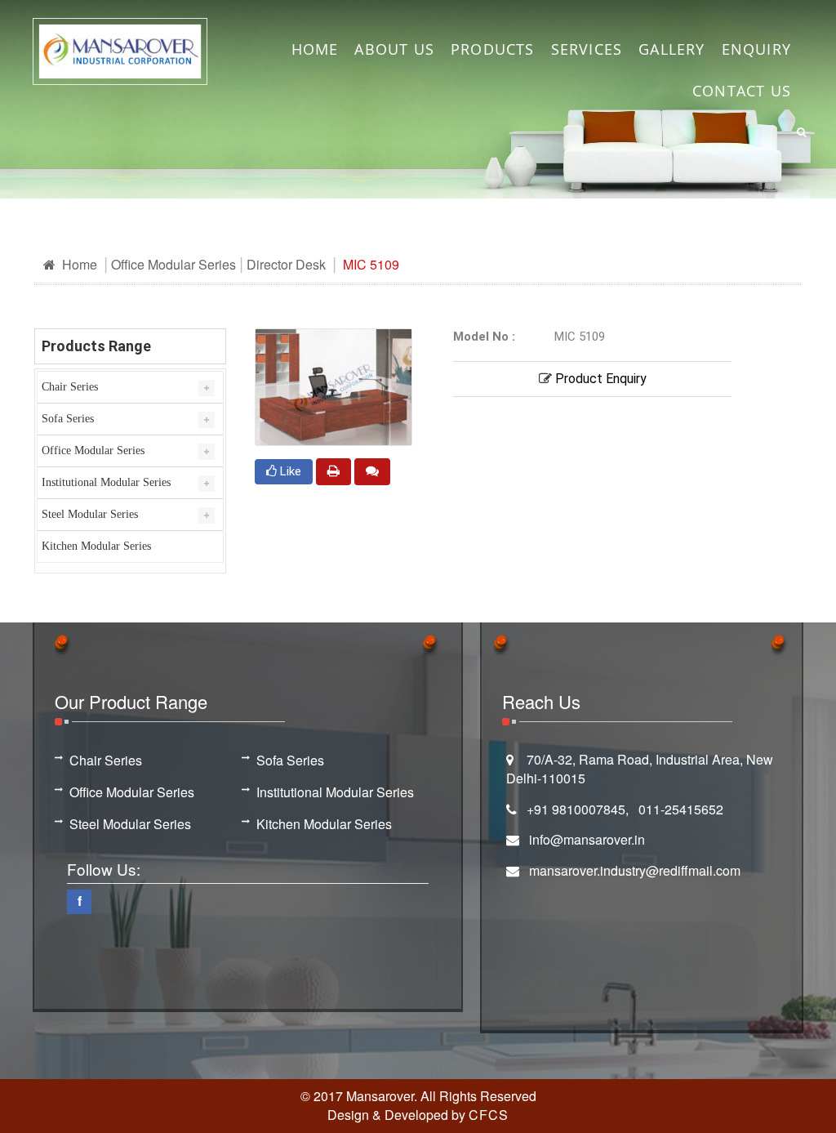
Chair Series (70, 387)
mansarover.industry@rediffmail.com (634, 870)
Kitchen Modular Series (96, 546)
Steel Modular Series (90, 514)
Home (78, 264)
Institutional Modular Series (106, 482)
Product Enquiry (599, 378)
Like (289, 471)
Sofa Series (68, 419)
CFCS (489, 1114)
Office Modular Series (173, 264)
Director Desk (286, 264)
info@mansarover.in (587, 839)
